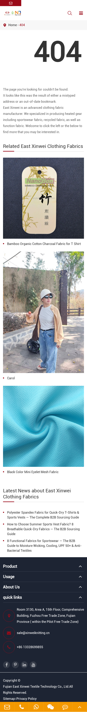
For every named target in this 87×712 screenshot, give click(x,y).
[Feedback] (65, 707)
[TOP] (79, 707)
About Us (11, 587)
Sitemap (9, 699)
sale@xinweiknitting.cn (33, 633)
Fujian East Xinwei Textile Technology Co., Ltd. (36, 686)
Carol (11, 378)
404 (22, 25)
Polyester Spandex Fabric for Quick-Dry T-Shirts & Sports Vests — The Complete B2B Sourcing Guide (43, 515)
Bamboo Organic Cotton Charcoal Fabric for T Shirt (44, 244)
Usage (8, 576)
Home (12, 25)
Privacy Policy (26, 699)
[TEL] (22, 707)
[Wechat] (36, 707)
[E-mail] (7, 707)
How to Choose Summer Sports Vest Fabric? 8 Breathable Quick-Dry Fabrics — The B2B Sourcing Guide (43, 529)
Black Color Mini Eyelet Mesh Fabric (32, 472)
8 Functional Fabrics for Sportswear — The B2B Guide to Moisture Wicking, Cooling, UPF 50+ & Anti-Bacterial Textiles (44, 546)
